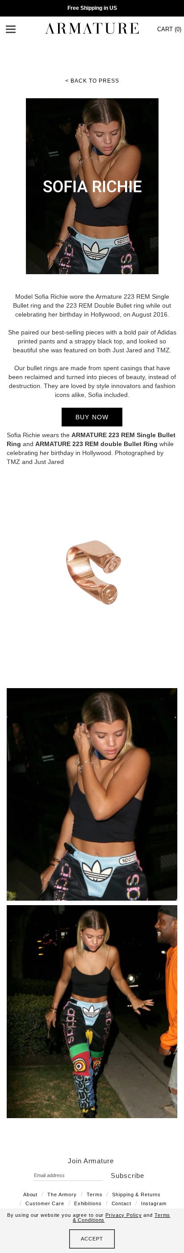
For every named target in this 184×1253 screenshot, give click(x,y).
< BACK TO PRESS (92, 81)
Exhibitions (88, 1203)
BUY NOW (92, 417)
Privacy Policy (123, 1215)
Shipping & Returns (136, 1194)
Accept (92, 1238)
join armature (91, 1161)
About (30, 1194)
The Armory (62, 1194)
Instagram (154, 1203)
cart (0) (169, 29)
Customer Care (44, 1203)
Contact (121, 1203)
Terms (94, 1194)
